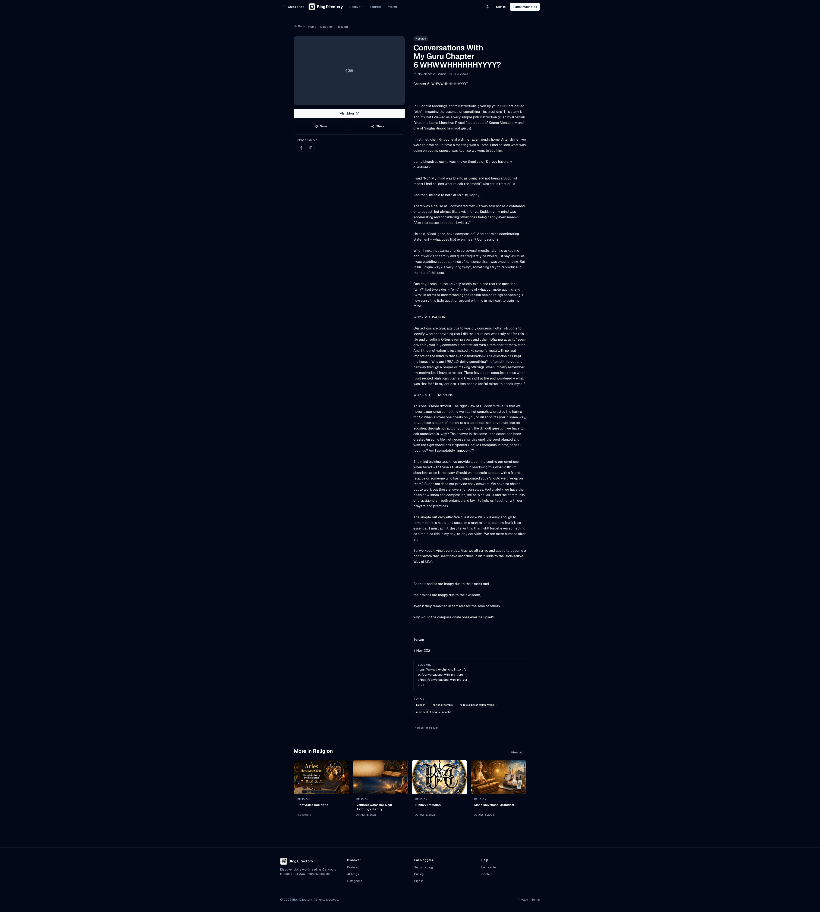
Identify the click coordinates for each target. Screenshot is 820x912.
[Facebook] (301, 148)
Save (323, 126)
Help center (489, 867)
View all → (518, 752)
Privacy (523, 900)
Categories (354, 881)
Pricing (392, 7)
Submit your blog (524, 7)
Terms (536, 900)
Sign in (501, 7)
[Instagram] (311, 148)
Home (312, 27)
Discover (355, 7)
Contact (486, 874)
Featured (374, 7)
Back (301, 26)
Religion (342, 27)
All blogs (353, 874)
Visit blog (347, 113)
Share (380, 126)
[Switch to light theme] (487, 7)
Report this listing (428, 728)
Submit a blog (423, 867)
